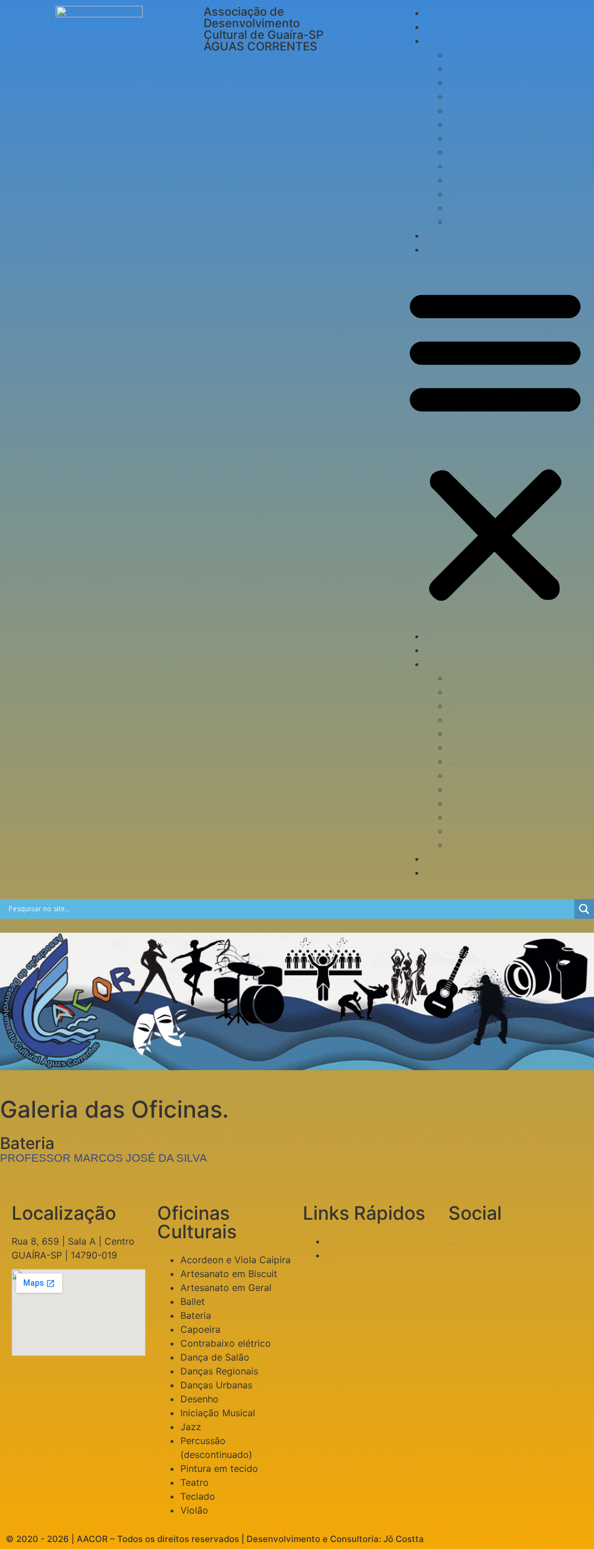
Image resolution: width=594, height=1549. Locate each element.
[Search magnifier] (584, 909)
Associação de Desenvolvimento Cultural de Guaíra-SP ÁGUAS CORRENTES (264, 29)
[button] (495, 442)
